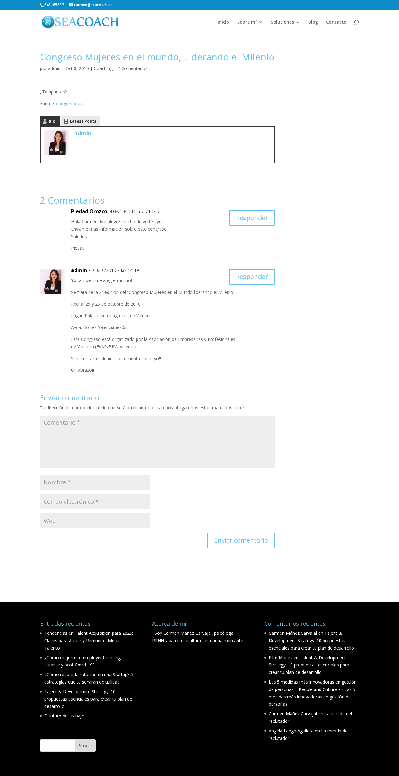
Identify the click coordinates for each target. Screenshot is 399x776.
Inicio (223, 22)
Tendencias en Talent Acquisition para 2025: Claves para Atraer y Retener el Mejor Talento (88, 640)
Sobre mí (247, 22)
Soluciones (282, 22)
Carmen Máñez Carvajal (293, 633)
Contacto (336, 22)
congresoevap (70, 103)
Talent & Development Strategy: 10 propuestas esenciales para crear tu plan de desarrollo (88, 699)
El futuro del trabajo (64, 716)
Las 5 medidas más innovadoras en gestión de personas (312, 696)
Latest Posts (83, 121)
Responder (252, 218)
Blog (313, 22)
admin (54, 68)
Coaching (103, 68)
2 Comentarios (132, 68)
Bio (52, 121)
